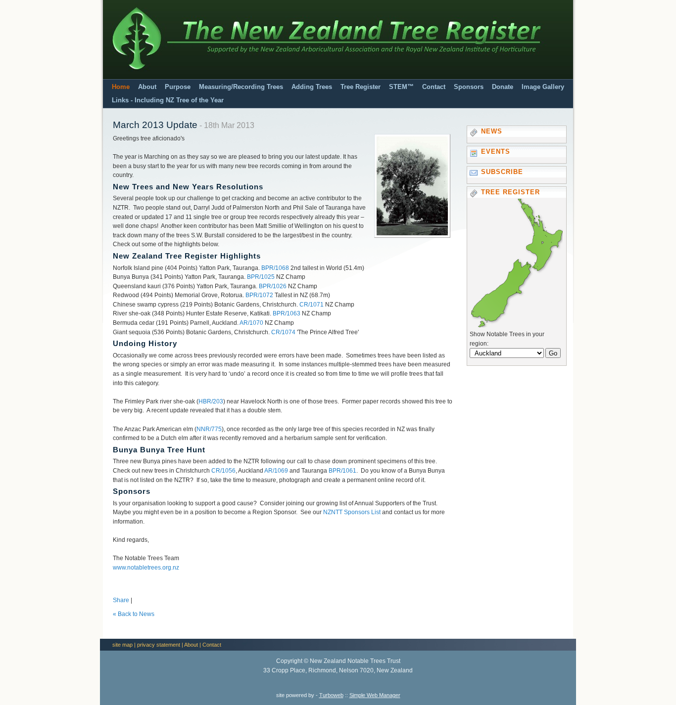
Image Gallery (543, 87)
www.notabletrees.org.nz (146, 567)
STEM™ (401, 87)
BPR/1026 (273, 286)
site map (122, 645)
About (147, 87)
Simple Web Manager (374, 695)
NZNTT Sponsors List (352, 512)
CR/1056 (223, 470)
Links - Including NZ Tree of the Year (168, 100)
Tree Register (360, 87)
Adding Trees (311, 87)
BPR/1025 (261, 276)
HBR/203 (210, 401)
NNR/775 (209, 429)
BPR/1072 (259, 295)
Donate (502, 87)
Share (121, 600)
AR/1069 (276, 470)
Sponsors (468, 87)
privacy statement (158, 645)
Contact (433, 87)
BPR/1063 (286, 313)
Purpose (178, 87)
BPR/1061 (342, 470)
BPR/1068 (275, 267)
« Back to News (133, 614)
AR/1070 (251, 322)
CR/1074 (283, 332)
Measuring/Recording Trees (241, 87)
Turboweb (331, 695)
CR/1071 (311, 304)
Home (121, 87)
